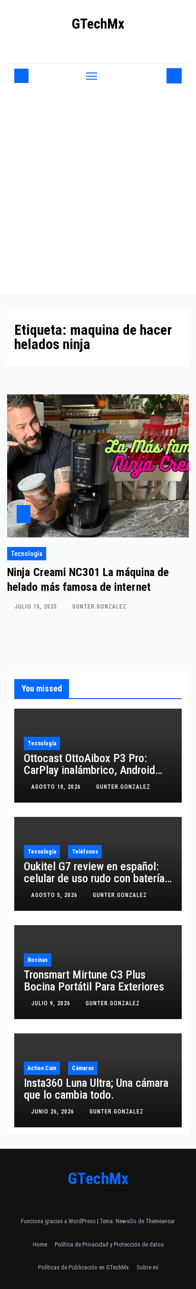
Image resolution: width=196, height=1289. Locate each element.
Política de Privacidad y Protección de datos (109, 1244)
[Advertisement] (98, 191)
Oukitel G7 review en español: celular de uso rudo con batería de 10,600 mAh (94, 878)
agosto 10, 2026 (57, 787)
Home (40, 1244)
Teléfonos (85, 851)
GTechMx (98, 23)
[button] (157, 75)
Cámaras (83, 1068)
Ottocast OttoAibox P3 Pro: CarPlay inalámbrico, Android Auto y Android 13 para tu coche (96, 770)
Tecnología (26, 553)
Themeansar (160, 1221)
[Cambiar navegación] (91, 75)
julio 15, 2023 (37, 606)
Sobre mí (147, 1267)
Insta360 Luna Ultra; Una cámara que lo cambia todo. (96, 1089)
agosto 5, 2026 (55, 895)
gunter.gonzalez (99, 606)
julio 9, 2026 (51, 1003)
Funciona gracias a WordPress (59, 1221)
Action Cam (42, 1068)
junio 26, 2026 (53, 1111)
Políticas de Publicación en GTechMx (83, 1267)
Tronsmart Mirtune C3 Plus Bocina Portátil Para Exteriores (94, 980)
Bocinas (38, 960)
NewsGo (126, 1221)
